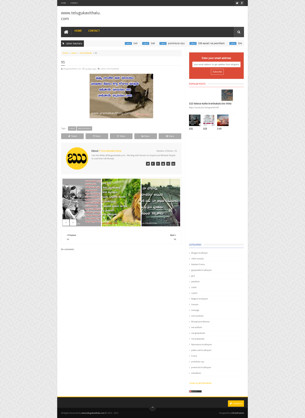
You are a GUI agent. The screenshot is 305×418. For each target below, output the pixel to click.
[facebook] (242, 3)
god (193, 276)
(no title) (226, 103)
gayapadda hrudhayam (201, 270)
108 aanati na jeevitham (199, 43)
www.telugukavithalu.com (93, 413)
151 (191, 128)
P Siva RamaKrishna (110, 150)
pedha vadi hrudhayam (201, 350)
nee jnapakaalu (197, 339)
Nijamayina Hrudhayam (201, 344)
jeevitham (195, 282)
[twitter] (237, 3)
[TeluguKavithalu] (148, 164)
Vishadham (196, 373)
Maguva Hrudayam (199, 299)
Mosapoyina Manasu (200, 322)
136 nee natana (161, 207)
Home (63, 3)
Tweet (74, 136)
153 (205, 128)
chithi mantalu (197, 259)
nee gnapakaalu (198, 333)
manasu (194, 304)
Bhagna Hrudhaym (199, 253)
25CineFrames (237, 413)
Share (97, 136)
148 (141, 43)
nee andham (196, 327)
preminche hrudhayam (201, 367)
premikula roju (164, 43)
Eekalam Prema (198, 264)
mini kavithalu (86, 53)
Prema (194, 356)
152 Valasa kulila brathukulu (205, 103)
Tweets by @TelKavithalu (200, 383)
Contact (74, 3)
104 (228, 43)
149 (123, 43)
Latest (116, 43)
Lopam (194, 293)
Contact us (237, 403)
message (195, 310)
